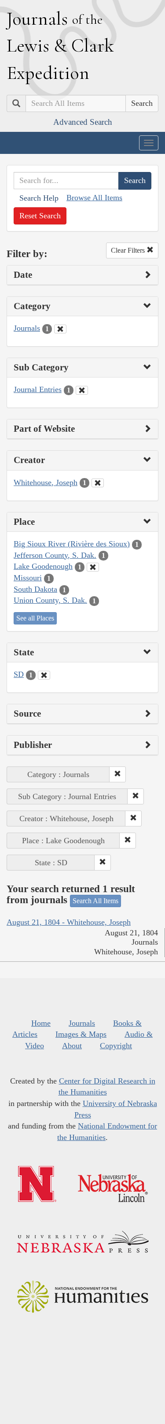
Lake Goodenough (43, 566)
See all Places (35, 618)
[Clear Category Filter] (60, 329)
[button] (117, 774)
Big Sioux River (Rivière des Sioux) (72, 543)
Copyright (116, 1045)
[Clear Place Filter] (93, 567)
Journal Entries (38, 389)
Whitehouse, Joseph (45, 482)
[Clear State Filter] (44, 675)
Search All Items (95, 900)
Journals (27, 328)
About (72, 1045)
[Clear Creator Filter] (98, 482)
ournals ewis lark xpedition (60, 45)
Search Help (39, 198)
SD (19, 674)
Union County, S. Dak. (50, 600)
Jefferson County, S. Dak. (55, 555)
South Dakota (35, 589)
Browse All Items (94, 197)
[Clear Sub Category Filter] (82, 390)
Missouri (28, 577)
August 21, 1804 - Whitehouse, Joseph (69, 922)
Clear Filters (129, 250)
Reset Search (40, 215)
